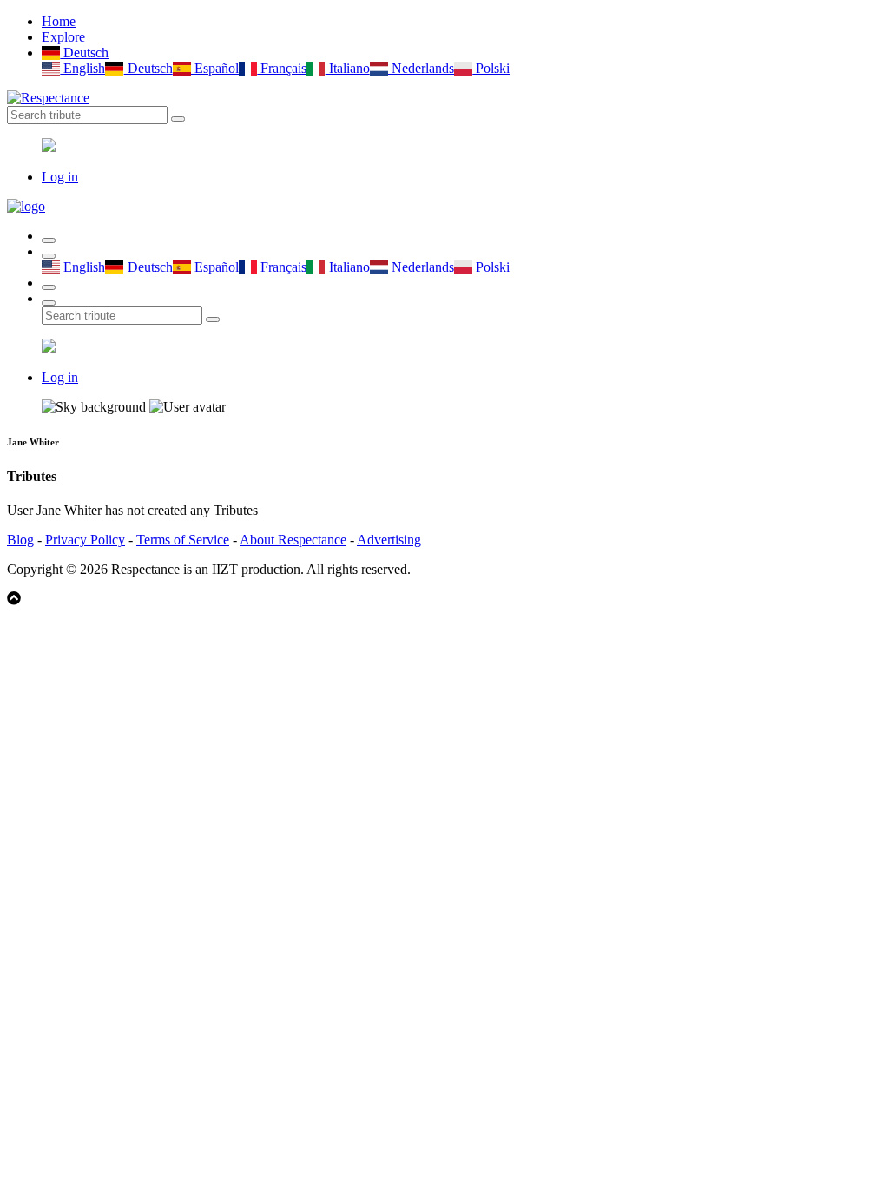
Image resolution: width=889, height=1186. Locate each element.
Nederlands (421, 68)
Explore (63, 37)
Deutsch (84, 52)
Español (215, 68)
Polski (491, 68)
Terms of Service (182, 539)
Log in (60, 176)
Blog (20, 539)
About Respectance (293, 539)
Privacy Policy (85, 539)
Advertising (389, 539)
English (82, 68)
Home (59, 21)
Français (281, 68)
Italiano (347, 68)
